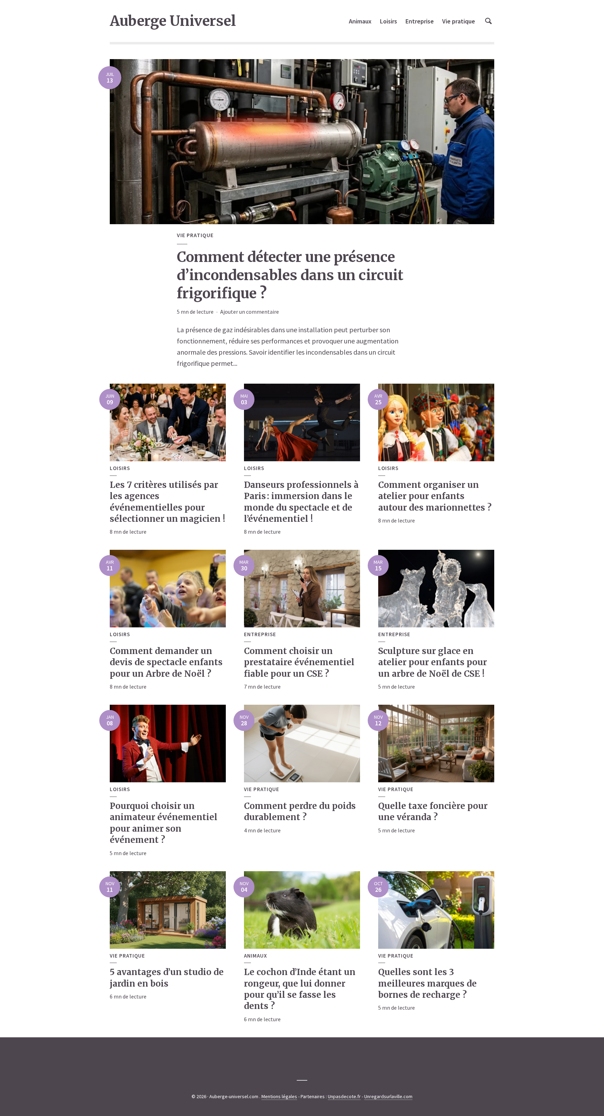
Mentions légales (279, 1096)
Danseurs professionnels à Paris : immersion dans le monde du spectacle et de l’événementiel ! (301, 501)
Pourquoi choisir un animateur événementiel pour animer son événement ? (163, 823)
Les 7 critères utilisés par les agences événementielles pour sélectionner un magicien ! (167, 501)
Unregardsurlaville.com (388, 1096)
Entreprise (419, 21)
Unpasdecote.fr (344, 1096)
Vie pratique (458, 21)
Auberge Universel (173, 21)
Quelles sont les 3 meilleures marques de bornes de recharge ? (427, 983)
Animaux (360, 21)
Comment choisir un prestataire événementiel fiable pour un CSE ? (299, 662)
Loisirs (388, 21)
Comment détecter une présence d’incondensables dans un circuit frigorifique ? (290, 275)
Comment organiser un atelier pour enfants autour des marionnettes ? (434, 496)
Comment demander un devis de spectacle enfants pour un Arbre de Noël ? (166, 662)
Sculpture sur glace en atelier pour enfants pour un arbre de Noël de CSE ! (432, 662)
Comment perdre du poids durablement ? (300, 812)
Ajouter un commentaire (249, 311)
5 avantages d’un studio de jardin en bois (167, 978)
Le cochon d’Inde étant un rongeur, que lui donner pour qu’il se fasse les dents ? (299, 989)
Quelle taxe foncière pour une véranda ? (433, 812)
